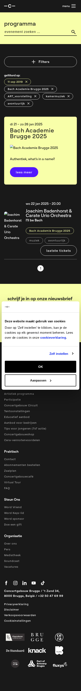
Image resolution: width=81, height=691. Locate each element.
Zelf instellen (58, 353)
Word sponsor (14, 518)
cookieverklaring (53, 337)
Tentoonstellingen (17, 411)
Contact (10, 459)
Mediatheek (12, 555)
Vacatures (11, 566)
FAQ (7, 488)
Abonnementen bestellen (22, 465)
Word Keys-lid (14, 513)
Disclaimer (11, 609)
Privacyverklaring (16, 604)
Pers (7, 549)
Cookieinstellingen (17, 620)
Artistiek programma (19, 393)
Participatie (12, 399)
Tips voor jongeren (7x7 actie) (25, 428)
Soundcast (12, 561)
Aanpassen (38, 380)
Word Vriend (13, 507)
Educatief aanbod (17, 417)
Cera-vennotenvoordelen (22, 440)
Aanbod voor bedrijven (20, 422)
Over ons (10, 543)
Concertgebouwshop (19, 434)
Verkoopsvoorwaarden (20, 615)
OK (40, 366)
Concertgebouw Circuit (21, 405)
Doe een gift (13, 524)
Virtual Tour (12, 482)
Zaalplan (10, 470)
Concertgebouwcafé (18, 476)
